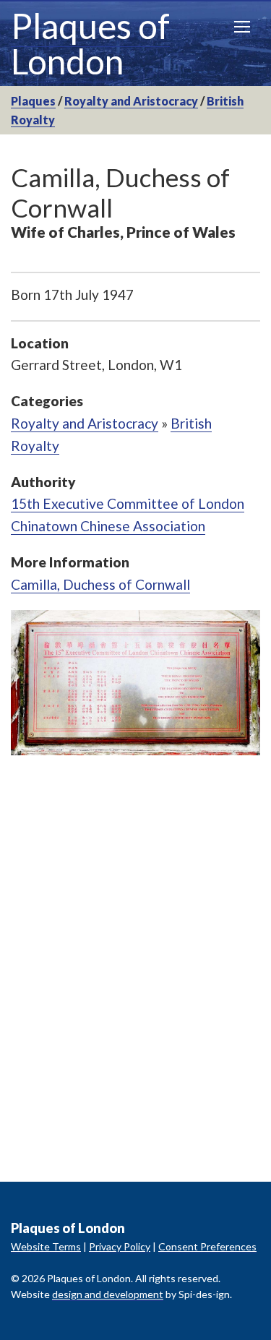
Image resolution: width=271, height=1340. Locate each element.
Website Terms (46, 1246)
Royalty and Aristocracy (131, 101)
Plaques (33, 101)
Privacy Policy (119, 1246)
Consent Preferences (207, 1246)
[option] (135, 682)
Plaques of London (90, 43)
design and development (107, 1294)
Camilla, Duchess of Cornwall (100, 584)
